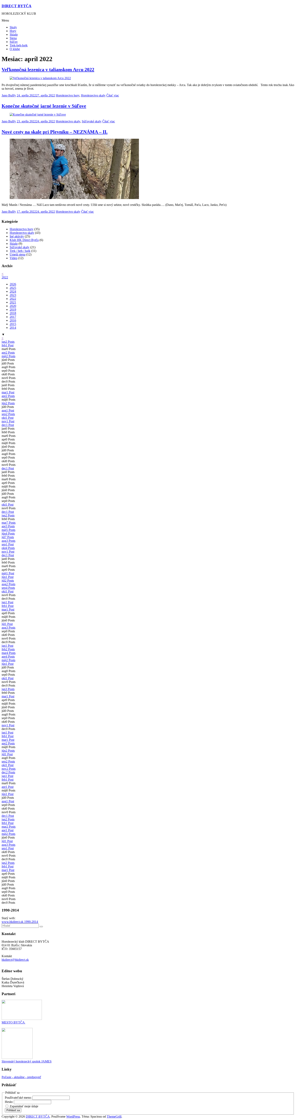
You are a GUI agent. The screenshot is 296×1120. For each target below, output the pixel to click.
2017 (13, 316)
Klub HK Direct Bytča (24, 240)
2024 (13, 291)
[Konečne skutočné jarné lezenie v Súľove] (38, 114)
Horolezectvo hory (67, 95)
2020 (13, 306)
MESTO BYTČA (13, 1022)
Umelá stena (17, 254)
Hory (13, 31)
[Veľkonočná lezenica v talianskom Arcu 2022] (40, 78)
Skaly (13, 27)
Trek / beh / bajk (20, 251)
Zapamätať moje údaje (24, 1106)
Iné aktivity (17, 236)
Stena (13, 38)
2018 (13, 313)
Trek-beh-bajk (19, 45)
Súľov (14, 41)
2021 (13, 302)
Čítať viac (112, 95)
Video (13, 258)
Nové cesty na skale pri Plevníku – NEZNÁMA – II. (55, 131)
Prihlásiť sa (13, 1110)
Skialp (14, 34)
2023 (13, 295)
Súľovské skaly (91, 121)
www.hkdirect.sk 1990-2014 (20, 921)
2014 (13, 327)
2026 (13, 284)
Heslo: (9, 1102)
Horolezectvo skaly (93, 95)
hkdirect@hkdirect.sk (15, 959)
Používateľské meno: (18, 1097)
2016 (13, 320)
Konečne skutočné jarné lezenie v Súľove (44, 106)
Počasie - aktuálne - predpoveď (21, 1077)
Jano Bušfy (9, 95)
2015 (13, 324)
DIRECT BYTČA (16, 6)
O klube (15, 49)
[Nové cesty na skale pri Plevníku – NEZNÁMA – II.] (74, 198)
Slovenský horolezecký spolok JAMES (27, 1061)
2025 (13, 287)
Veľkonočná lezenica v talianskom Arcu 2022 (48, 69)
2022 (5, 277)
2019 (13, 309)
